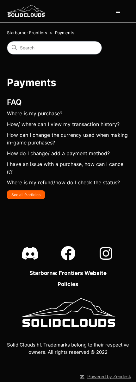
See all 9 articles (25, 194)
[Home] (26, 11)
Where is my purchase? (34, 113)
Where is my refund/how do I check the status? (63, 182)
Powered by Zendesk (109, 376)
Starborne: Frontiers (27, 32)
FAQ (14, 102)
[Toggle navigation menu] (118, 11)
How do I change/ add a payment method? (58, 153)
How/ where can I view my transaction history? (63, 124)
